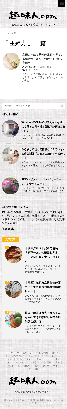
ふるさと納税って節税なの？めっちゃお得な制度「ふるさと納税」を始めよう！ (43, 153)
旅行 (9, 362)
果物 (49, 362)
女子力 (37, 70)
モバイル (56, 356)
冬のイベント (26, 359)
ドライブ (33, 356)
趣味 (49, 67)
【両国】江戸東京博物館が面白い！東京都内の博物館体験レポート (43, 287)
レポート (11, 359)
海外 (57, 362)
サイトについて (24, 352)
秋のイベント (13, 366)
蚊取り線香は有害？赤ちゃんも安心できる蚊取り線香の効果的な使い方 (43, 317)
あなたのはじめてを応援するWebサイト (33, 392)
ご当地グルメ (18, 356)
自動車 (27, 366)
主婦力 (28, 70)
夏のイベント (43, 359)
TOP (10, 352)
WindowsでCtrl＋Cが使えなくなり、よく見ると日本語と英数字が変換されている (43, 126)
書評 (36, 366)
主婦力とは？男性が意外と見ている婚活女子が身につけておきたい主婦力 (43, 58)
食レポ (46, 366)
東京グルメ (37, 362)
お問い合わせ (42, 352)
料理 (43, 67)
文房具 (56, 359)
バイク (44, 356)
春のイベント (22, 362)
